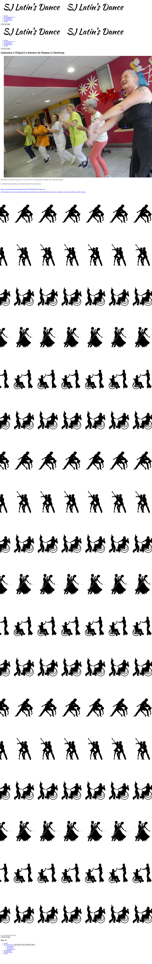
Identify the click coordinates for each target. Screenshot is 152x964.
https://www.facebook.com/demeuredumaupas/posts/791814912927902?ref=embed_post (23, 189)
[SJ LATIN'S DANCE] (64, 13)
